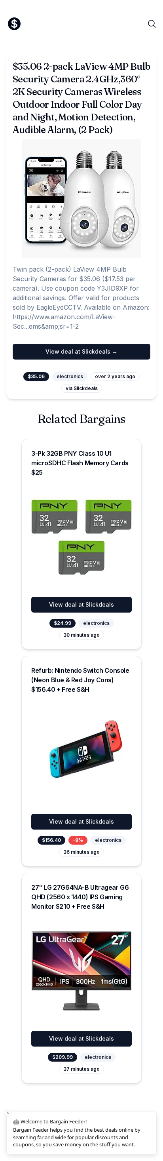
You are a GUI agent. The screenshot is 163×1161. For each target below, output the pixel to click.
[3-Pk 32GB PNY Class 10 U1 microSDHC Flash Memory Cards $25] (81, 537)
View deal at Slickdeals (81, 604)
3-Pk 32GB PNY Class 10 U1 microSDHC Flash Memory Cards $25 (80, 462)
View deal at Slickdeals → (81, 351)
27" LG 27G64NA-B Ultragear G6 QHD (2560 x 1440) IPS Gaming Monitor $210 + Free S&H (80, 896)
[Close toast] (8, 1113)
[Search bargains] (152, 24)
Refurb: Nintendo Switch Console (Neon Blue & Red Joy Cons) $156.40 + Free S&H (80, 679)
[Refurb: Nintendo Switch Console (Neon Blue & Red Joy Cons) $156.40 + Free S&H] (81, 754)
